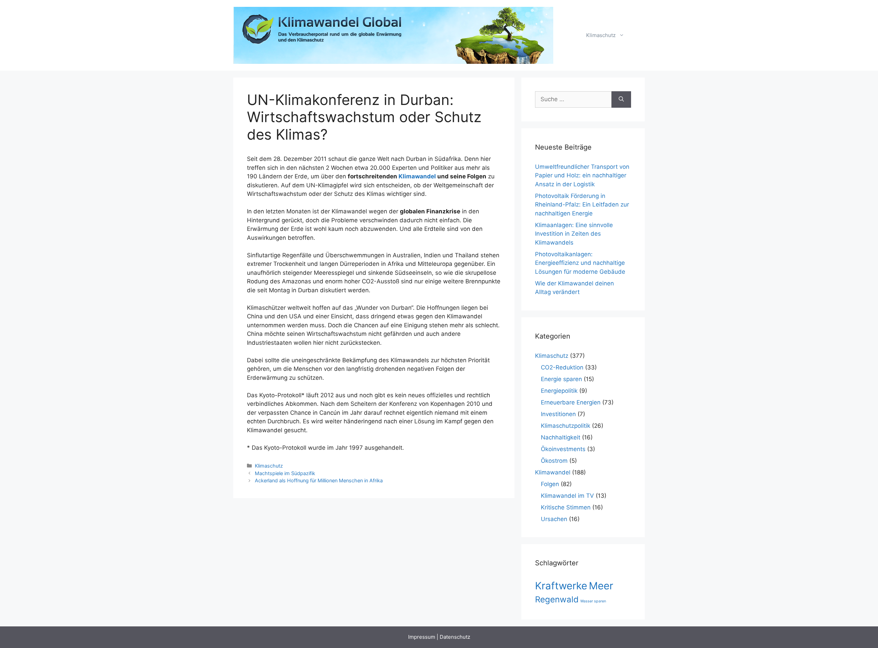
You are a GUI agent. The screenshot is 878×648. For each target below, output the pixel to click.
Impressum (421, 637)
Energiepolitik (559, 390)
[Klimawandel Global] (394, 35)
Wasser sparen (593, 601)
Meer (601, 586)
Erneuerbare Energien (571, 402)
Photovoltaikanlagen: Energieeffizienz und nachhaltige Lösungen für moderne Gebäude (580, 263)
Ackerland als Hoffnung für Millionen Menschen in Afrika (319, 480)
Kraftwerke (561, 586)
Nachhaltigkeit (560, 437)
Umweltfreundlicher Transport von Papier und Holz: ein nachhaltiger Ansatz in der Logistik (582, 175)
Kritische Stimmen (566, 507)
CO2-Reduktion (562, 367)
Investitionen (558, 414)
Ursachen (554, 519)
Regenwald (557, 599)
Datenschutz (455, 637)
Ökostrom (554, 460)
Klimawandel (417, 176)
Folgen (550, 484)
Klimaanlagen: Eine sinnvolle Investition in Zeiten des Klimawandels (574, 234)
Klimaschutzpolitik (565, 425)
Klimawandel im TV (567, 495)
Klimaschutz (601, 35)
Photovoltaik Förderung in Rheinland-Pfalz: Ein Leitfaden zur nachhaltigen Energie (582, 204)
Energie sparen (561, 379)
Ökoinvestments (563, 449)
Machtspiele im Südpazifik (285, 473)
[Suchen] (621, 99)
